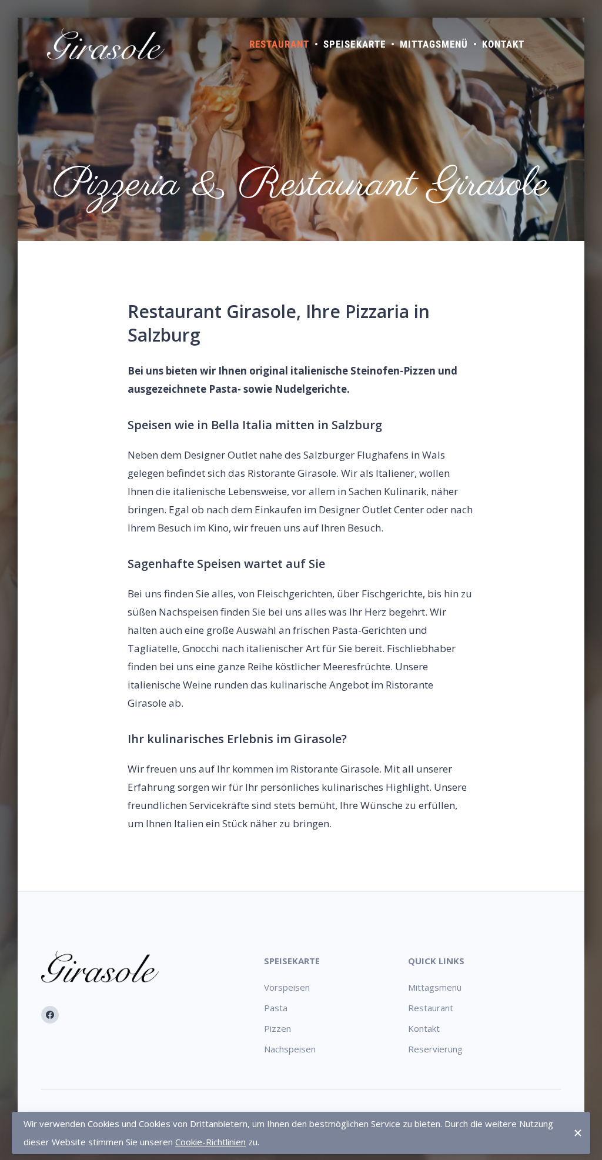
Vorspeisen (287, 987)
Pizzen (277, 1028)
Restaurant (279, 44)
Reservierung (435, 1049)
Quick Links (436, 961)
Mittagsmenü (434, 44)
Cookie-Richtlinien (210, 1142)
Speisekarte (354, 44)
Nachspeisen (290, 1049)
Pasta (275, 1008)
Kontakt (503, 44)
